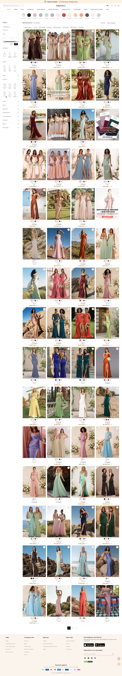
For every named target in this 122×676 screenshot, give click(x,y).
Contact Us (26, 652)
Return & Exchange (10, 646)
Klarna (67, 643)
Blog (25, 643)
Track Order (69, 649)
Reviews (68, 646)
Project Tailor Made (47, 643)
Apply (44, 649)
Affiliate (45, 641)
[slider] (4, 42)
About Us (26, 641)
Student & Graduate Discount (50, 646)
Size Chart (8, 649)
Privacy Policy (27, 646)
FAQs (7, 641)
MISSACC (60, 672)
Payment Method (70, 641)
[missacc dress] (61, 1)
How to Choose (9, 652)
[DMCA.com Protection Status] (88, 662)
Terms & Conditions (28, 649)
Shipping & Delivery (10, 643)
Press (25, 654)
